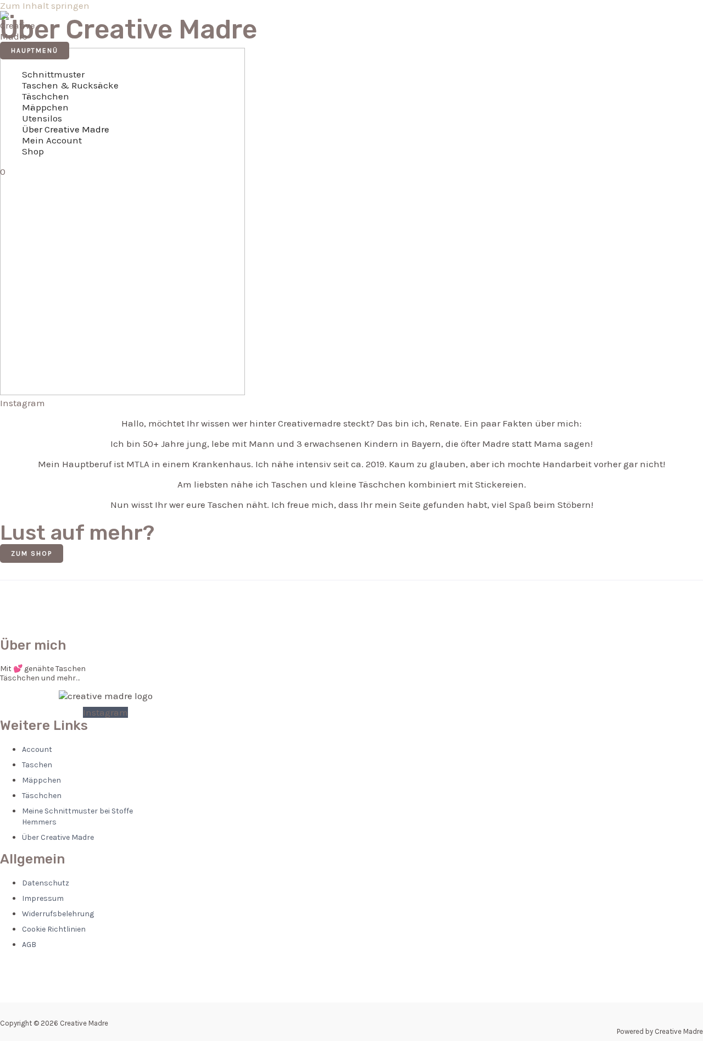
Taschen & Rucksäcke (70, 85)
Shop (33, 151)
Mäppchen (45, 107)
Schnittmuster (53, 74)
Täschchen (45, 96)
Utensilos (42, 118)
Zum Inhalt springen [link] (45, 5)
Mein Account (52, 140)
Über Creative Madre (65, 129)
